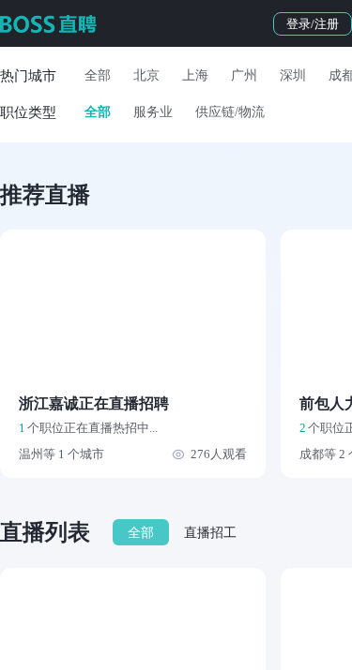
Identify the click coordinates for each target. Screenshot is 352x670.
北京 (146, 75)
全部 (97, 75)
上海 (195, 75)
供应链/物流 (230, 112)
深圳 (293, 75)
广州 (244, 75)
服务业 (153, 112)
